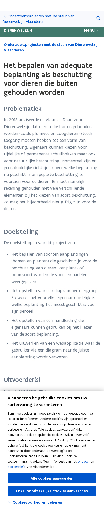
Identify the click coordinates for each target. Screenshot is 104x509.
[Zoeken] (98, 18)
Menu (89, 30)
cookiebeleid (17, 467)
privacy (83, 461)
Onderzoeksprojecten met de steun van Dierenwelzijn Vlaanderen (38, 19)
